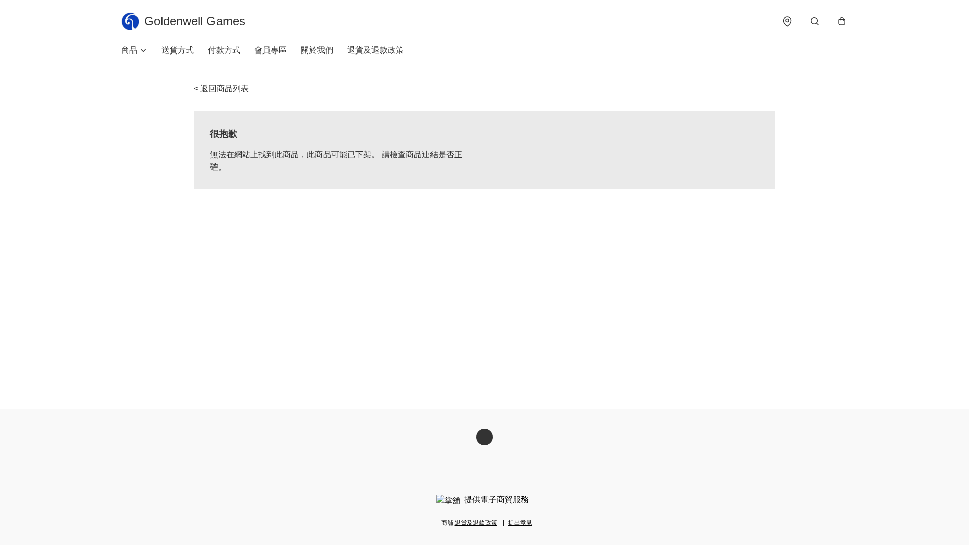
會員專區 (270, 50)
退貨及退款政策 (375, 50)
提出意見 (520, 522)
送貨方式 (178, 50)
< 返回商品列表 (221, 88)
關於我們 (317, 50)
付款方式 (224, 50)
